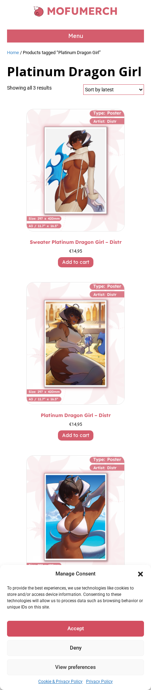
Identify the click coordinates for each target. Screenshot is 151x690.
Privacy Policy (99, 681)
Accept (75, 628)
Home (13, 52)
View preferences (75, 667)
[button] (140, 574)
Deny (75, 648)
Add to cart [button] (75, 262)
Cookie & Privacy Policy (60, 681)
